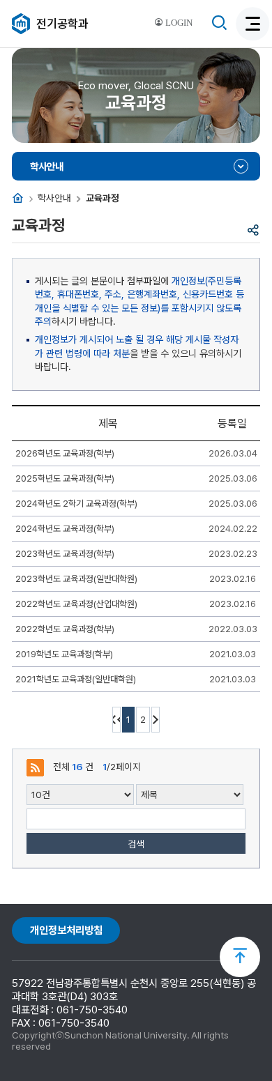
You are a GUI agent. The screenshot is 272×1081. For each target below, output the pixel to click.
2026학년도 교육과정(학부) (64, 453)
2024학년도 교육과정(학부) (64, 528)
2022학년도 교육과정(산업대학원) (76, 604)
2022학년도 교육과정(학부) (64, 629)
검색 (136, 844)
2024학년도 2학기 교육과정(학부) (76, 503)
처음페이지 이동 (116, 720)
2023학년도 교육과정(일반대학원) (76, 579)
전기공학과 (62, 24)
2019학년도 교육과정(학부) (64, 654)
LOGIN (177, 23)
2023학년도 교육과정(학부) (64, 554)
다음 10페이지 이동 (155, 720)
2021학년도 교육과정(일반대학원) (75, 679)
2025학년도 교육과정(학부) (64, 478)
